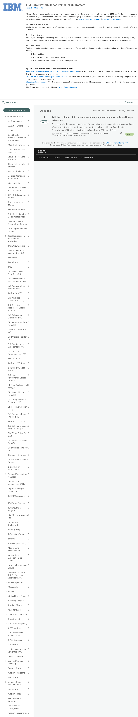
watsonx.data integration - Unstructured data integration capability (81, 134)
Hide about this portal (34, 8)
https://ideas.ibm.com (111, 19)
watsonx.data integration (77, 133)
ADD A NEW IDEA (18, 110)
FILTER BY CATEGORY (16, 116)
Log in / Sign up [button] (125, 102)
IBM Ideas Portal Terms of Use (118, 143)
